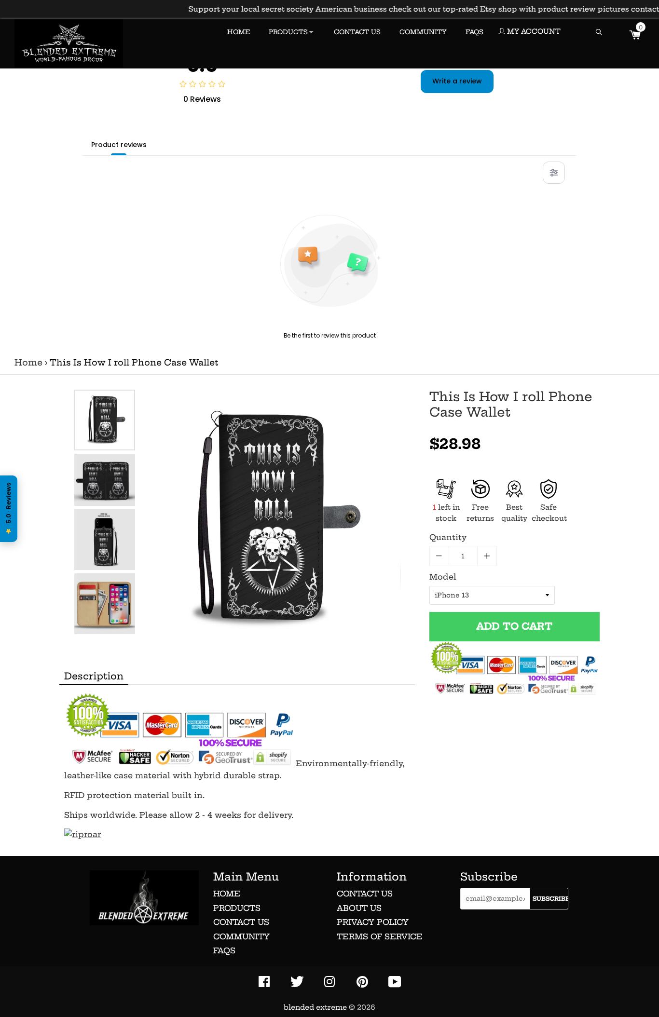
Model (442, 577)
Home (28, 362)
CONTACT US (357, 32)
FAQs (224, 950)
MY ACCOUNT (533, 31)
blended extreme (315, 1007)
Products (237, 908)
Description (94, 676)
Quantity (448, 537)
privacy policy (373, 922)
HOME (238, 32)
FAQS (474, 32)
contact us (365, 893)
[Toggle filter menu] (554, 173)
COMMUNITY (423, 32)
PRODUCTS (288, 32)
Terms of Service (380, 936)
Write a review (457, 81)
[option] (105, 420)
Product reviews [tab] (119, 144)
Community (241, 936)
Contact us (241, 922)
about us (359, 908)
